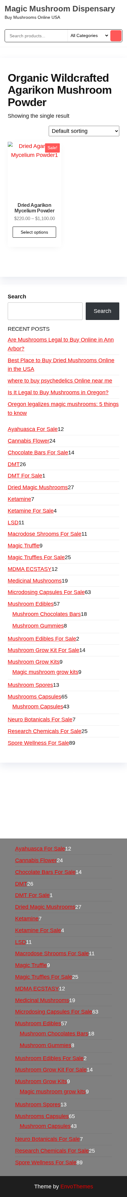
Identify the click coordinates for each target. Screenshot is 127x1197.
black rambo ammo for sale (54, 819)
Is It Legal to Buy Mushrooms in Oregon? (58, 392)
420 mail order (54, 792)
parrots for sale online (52, 801)
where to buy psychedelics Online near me (60, 381)
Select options (34, 232)
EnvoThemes (76, 1186)
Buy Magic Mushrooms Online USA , (52, 775)
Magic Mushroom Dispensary (60, 8)
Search (17, 296)
